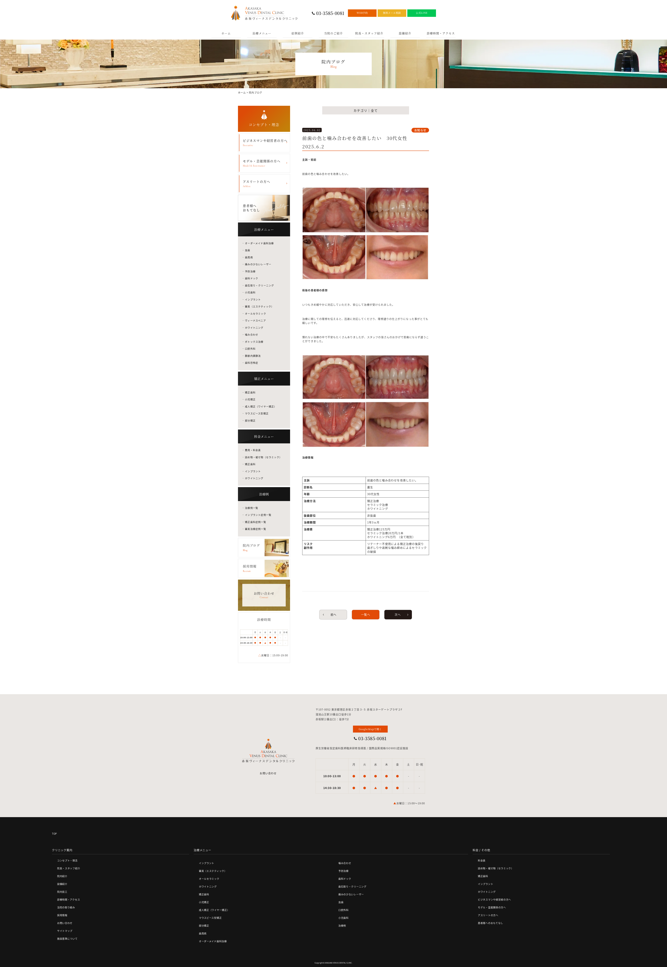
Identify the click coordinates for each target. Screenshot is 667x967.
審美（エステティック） (259, 306)
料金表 (481, 860)
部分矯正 (250, 420)
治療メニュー (262, 33)
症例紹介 (297, 33)
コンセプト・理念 (67, 860)
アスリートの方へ (256, 183)
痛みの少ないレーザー (258, 264)
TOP (54, 833)
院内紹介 (62, 876)
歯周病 (249, 257)
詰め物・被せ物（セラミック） (263, 457)
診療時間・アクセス (441, 33)
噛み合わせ (251, 334)
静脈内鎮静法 (253, 355)
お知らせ (420, 130)
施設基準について (67, 938)
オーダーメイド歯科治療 (259, 243)
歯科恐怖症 (251, 362)
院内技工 (62, 891)
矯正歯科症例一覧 (255, 522)
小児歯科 (250, 292)
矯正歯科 (250, 392)
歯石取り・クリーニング (259, 285)
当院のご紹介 (333, 33)
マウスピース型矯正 (257, 413)
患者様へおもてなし (251, 207)
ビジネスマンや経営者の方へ (265, 142)
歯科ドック (251, 278)
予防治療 (250, 271)
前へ (333, 614)
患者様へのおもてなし (490, 923)
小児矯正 (250, 399)
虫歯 (247, 250)
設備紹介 (405, 33)
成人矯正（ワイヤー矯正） (261, 406)
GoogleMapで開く (370, 729)
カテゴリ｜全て (365, 110)
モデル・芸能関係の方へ (262, 163)
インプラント (253, 299)
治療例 (342, 925)
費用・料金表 (253, 450)
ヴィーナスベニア (255, 320)
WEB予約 (362, 12)
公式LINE (421, 12)
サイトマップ (64, 930)
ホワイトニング (254, 327)
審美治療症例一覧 (255, 529)
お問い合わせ (268, 773)
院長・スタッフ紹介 (369, 33)
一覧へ (365, 614)
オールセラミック (255, 313)
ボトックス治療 (254, 341)
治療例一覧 (251, 508)
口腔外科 (250, 348)
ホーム (226, 33)
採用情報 (62, 915)
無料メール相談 (392, 12)
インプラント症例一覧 (258, 514)
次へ (398, 614)
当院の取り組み (66, 907)
